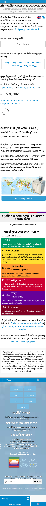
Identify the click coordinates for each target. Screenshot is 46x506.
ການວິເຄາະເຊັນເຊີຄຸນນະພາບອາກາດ (21, 431)
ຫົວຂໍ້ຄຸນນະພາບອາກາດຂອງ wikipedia (27, 323)
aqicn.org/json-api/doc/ (28, 87)
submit (37, 481)
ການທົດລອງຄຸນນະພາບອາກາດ (21, 429)
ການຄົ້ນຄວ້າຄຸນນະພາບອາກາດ (21, 422)
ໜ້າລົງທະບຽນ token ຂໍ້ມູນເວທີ (26, 29)
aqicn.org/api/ (6, 87)
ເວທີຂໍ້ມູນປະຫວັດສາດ (21, 448)
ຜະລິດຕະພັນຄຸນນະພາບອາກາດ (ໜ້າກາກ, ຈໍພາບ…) (21, 444)
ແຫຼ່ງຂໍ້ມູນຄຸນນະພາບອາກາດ (21, 439)
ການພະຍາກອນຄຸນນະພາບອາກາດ (21, 443)
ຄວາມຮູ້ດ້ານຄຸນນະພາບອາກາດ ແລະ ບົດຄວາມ (21, 427)
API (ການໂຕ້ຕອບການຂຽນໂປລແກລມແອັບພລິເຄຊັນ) (21, 446)
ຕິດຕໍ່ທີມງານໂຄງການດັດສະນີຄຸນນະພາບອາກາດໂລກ (21, 417)
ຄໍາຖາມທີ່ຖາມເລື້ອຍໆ (21, 434)
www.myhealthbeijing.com (22, 341)
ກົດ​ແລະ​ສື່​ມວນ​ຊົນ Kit (21, 419)
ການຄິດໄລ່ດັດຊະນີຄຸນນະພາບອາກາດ (21, 441)
